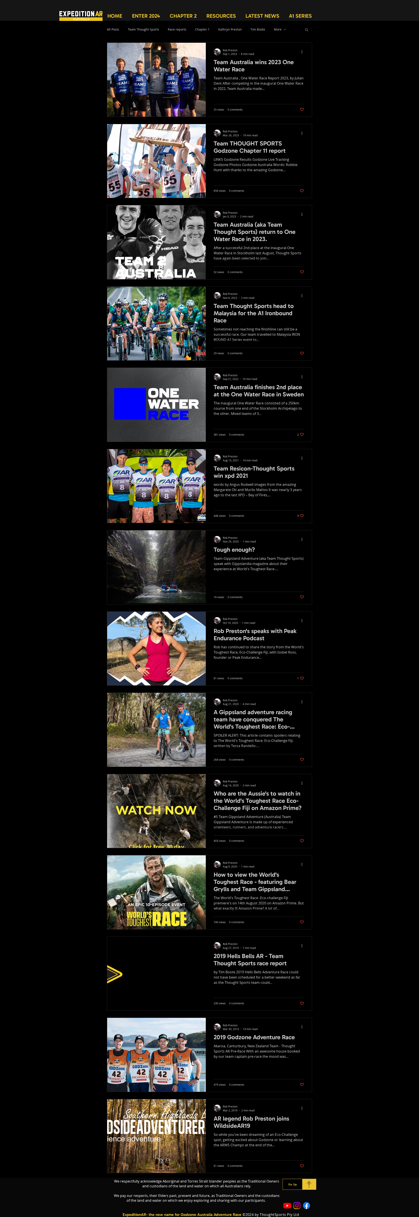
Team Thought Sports (143, 29)
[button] (146, 16)
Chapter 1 (202, 29)
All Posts (113, 29)
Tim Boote (258, 29)
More (278, 29)
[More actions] (303, 52)
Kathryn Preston (230, 29)
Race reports (177, 29)
